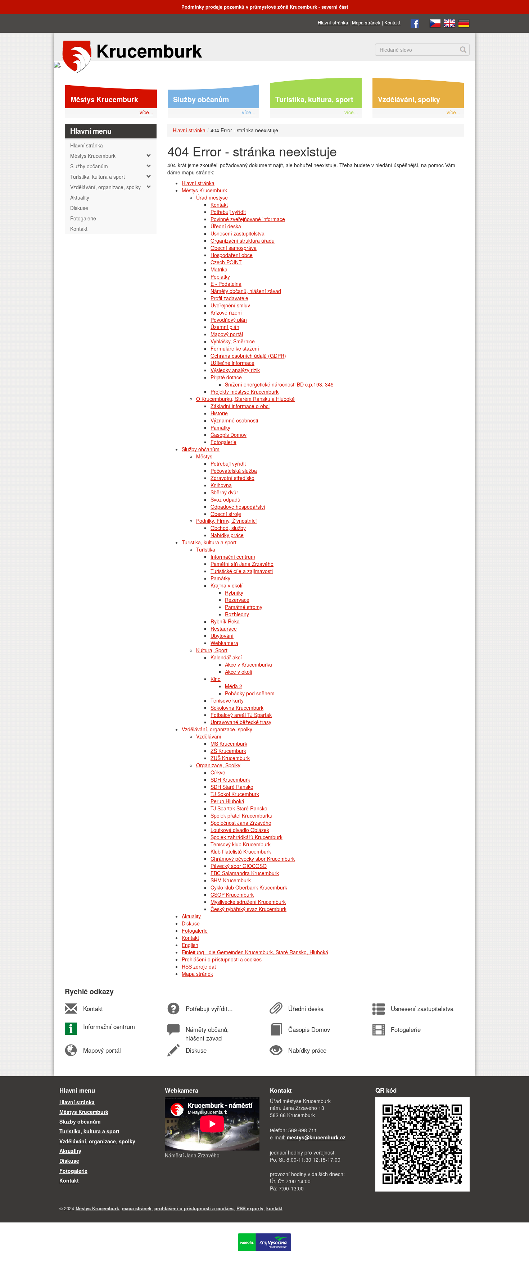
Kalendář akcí (226, 657)
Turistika (205, 549)
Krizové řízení (226, 312)
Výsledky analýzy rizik (235, 370)
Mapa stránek (366, 22)
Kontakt (392, 22)
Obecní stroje (226, 513)
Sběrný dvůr (224, 492)
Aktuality (191, 916)
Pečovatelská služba (234, 470)
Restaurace (224, 628)
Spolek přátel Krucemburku (241, 815)
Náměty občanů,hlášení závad (207, 1033)
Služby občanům (201, 99)
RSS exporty (249, 1208)
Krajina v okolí (227, 585)
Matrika (219, 269)
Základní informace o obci (240, 406)
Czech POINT (226, 262)
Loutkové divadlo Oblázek (240, 829)
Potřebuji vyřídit (228, 211)
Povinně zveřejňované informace (248, 219)
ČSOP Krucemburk (232, 894)
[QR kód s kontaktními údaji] (422, 1143)
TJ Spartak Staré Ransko (239, 808)
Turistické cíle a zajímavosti (242, 571)
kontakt (274, 1208)
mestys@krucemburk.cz (316, 1137)
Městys (204, 456)
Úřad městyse (212, 197)
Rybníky (234, 592)
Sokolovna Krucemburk (237, 707)
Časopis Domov (229, 434)
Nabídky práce (227, 535)
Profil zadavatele (229, 298)
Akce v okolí (238, 671)
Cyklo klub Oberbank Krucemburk (249, 887)
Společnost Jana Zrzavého (241, 822)
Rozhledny (237, 614)
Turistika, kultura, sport (314, 99)
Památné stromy (243, 607)
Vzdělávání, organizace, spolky (217, 729)
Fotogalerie (223, 441)
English (190, 944)
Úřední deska (226, 226)
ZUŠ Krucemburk (230, 758)
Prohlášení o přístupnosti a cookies (222, 959)
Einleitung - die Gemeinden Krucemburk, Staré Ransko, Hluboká (255, 952)
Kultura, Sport (211, 650)
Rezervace (237, 599)
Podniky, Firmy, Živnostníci (226, 520)
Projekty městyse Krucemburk (245, 391)
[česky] (435, 22)
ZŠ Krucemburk (228, 750)
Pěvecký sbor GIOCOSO (239, 865)
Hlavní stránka (333, 22)
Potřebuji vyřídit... (209, 1008)
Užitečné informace (232, 362)
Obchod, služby (228, 527)
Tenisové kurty (227, 700)
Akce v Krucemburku (248, 664)
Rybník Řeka (225, 621)
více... (146, 112)
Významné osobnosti (234, 420)
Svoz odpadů (225, 499)
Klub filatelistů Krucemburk (241, 851)
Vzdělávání (208, 736)
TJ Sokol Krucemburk (235, 793)
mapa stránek (137, 1208)
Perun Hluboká (227, 801)
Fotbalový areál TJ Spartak (241, 714)
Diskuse (191, 923)
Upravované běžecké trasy (241, 722)
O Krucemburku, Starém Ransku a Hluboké (245, 398)
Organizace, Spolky (218, 765)
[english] (449, 22)
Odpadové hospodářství (238, 506)
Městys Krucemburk (104, 99)
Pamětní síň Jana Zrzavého (242, 563)
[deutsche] (464, 22)
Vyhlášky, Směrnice (233, 341)
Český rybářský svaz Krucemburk (248, 909)
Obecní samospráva (234, 247)
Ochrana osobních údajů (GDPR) (248, 355)
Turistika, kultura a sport (209, 542)
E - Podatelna (226, 283)
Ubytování (222, 635)
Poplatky (220, 276)
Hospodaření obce (232, 255)
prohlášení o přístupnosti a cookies (194, 1208)
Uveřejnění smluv (230, 305)
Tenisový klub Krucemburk (241, 844)
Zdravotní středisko (232, 477)
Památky (220, 427)
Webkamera (224, 642)
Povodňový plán (229, 319)
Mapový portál (227, 334)
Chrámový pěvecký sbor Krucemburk (253, 858)
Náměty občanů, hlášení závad (246, 290)
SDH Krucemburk (230, 779)
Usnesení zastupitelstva (237, 233)
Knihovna (221, 485)
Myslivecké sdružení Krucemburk (248, 901)
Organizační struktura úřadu (243, 240)
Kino (216, 678)
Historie (219, 413)
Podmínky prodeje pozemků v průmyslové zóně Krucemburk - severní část (264, 6)
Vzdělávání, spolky (409, 99)
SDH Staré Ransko (232, 786)
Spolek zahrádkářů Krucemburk (246, 837)
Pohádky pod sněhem (250, 693)
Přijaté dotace (226, 377)
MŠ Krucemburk (229, 743)
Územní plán (225, 326)
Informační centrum (233, 556)
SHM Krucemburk (231, 880)
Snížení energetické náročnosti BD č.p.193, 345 (279, 384)
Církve (218, 772)
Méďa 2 (233, 686)
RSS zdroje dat (199, 966)
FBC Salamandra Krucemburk (245, 873)
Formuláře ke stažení (235, 348)
